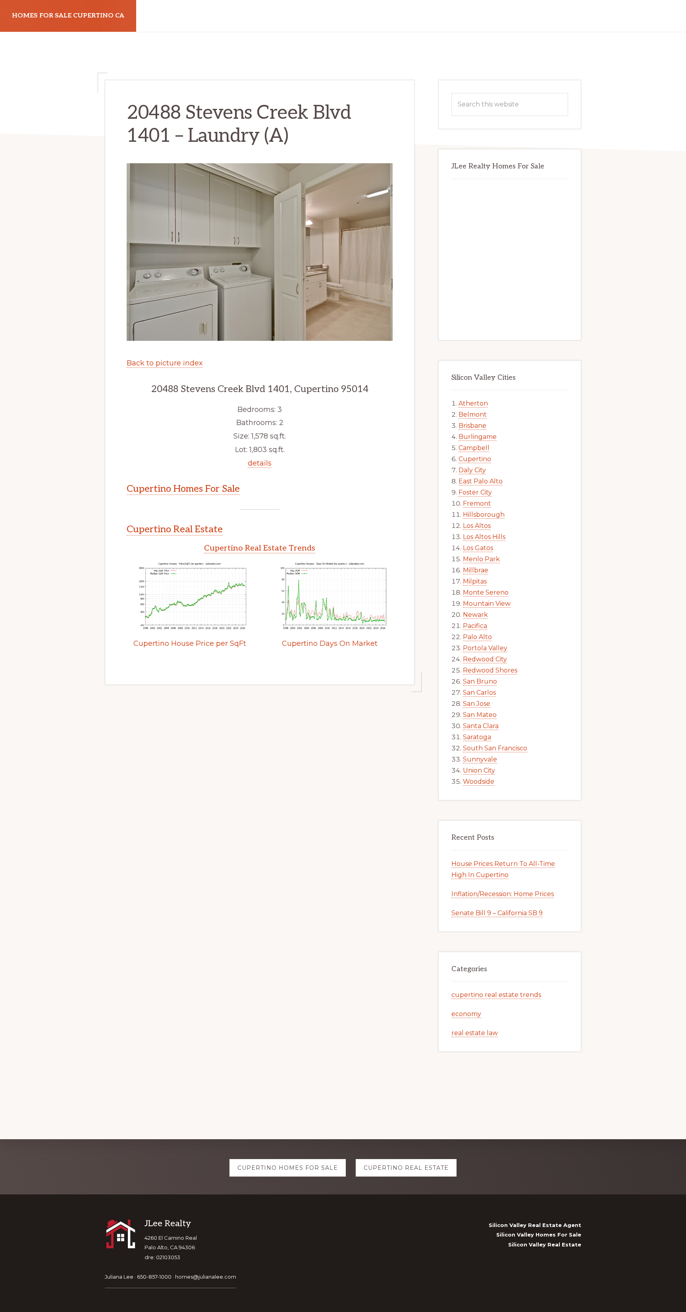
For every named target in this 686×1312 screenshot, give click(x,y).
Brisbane (472, 425)
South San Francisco (495, 748)
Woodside (478, 781)
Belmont (473, 414)
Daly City (472, 470)
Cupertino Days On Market (330, 643)
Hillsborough (484, 514)
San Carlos (479, 692)
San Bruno (480, 681)
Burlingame (478, 437)
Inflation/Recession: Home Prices (502, 894)
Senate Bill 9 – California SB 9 (497, 913)
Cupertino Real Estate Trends (259, 548)
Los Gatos (478, 548)
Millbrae (475, 570)
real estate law (474, 1033)
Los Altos (477, 525)
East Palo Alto (481, 481)
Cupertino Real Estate (175, 529)
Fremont (477, 503)
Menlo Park (481, 559)
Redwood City (485, 659)
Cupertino (475, 459)
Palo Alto (477, 637)
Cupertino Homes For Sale (183, 489)
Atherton (473, 403)
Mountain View (487, 603)
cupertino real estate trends (496, 995)
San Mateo (480, 715)
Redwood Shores (490, 670)
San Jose (476, 703)
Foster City (475, 492)
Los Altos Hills (484, 537)
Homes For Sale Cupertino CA (68, 15)
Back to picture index (165, 363)
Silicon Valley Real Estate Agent (535, 1225)
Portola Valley (485, 648)
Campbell (474, 448)
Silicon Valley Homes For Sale (538, 1234)
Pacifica (475, 626)
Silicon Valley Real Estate (544, 1244)
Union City (479, 770)
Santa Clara (481, 726)
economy (466, 1014)
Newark (475, 614)
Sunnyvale (480, 759)
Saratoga (477, 737)
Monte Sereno (486, 592)
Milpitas (475, 581)
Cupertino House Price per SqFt (189, 643)
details (260, 463)
